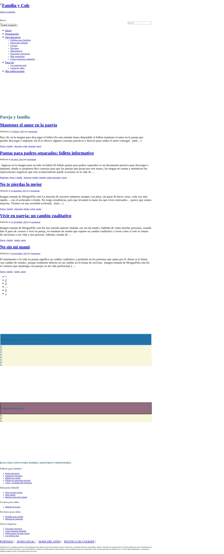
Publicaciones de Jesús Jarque (17, 533)
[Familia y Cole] (14, 5)
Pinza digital (10, 495)
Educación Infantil (19, 43)
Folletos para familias (20, 40)
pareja (38, 146)
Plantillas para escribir (14, 517)
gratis (25, 146)
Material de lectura (12, 507)
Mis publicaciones (14, 71)
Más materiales (17, 56)
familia (35, 177)
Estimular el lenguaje (13, 476)
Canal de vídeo (17, 68)
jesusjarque (32, 131)
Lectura (14, 45)
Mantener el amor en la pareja (28, 125)
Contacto (146, 17)
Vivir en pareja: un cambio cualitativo (35, 215)
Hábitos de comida (12, 478)
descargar (18, 146)
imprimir (31, 146)
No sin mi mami (15, 246)
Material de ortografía (14, 519)
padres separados (54, 177)
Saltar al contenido (7, 12)
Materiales (4, 177)
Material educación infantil (16, 497)
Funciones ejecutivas (20, 53)
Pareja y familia (6, 146)
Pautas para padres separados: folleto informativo (47, 153)
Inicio (8, 30)
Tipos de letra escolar (13, 492)
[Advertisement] (68, 93)
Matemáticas (16, 51)
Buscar (3, 20)
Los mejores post (18, 65)
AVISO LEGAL (26, 541)
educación (18, 209)
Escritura (14, 48)
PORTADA (6, 541)
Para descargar (13, 37)
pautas (38, 209)
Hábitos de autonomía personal (17, 480)
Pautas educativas (12, 473)
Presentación (12, 33)
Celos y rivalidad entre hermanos (18, 483)
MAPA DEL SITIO (49, 541)
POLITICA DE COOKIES (79, 541)
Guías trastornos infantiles (22, 59)
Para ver (9, 62)
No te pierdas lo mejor (21, 184)
